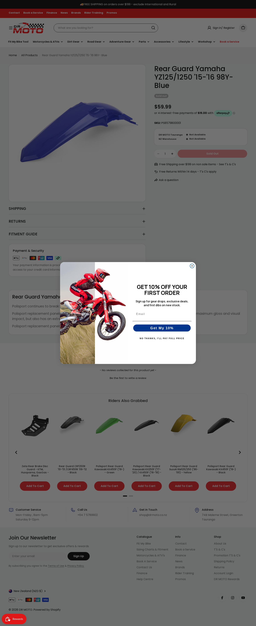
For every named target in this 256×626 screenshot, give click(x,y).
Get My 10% (162, 328)
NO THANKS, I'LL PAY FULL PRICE (162, 338)
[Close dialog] (192, 266)
